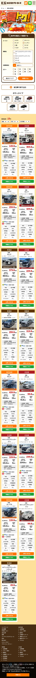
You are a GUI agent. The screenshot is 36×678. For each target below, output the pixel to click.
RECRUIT (4, 640)
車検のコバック (23, 636)
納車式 (21, 632)
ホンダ (16, 43)
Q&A (3, 638)
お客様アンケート (24, 634)
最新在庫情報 (10, 8)
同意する (18, 674)
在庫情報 (22, 629)
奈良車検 (5, 656)
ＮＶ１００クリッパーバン (22, 56)
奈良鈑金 (5, 658)
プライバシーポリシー (7, 644)
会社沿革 (4, 632)
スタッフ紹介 (23, 631)
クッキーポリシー (15, 671)
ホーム (2, 8)
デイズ (17, 60)
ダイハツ (27, 40)
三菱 (16, 45)
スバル (26, 48)
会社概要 (4, 629)
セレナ (17, 58)
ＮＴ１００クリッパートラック (23, 53)
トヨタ (16, 48)
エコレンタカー (5, 642)
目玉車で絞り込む (20, 87)
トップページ (5, 627)
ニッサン (27, 43)
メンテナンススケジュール (8, 636)
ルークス (17, 62)
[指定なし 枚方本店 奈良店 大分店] (23, 65)
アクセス (22, 640)
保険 (3, 634)
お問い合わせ (9, 178)
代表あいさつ (5, 631)
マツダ (26, 45)
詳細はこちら (9, 181)
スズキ (16, 40)
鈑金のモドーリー (24, 638)
